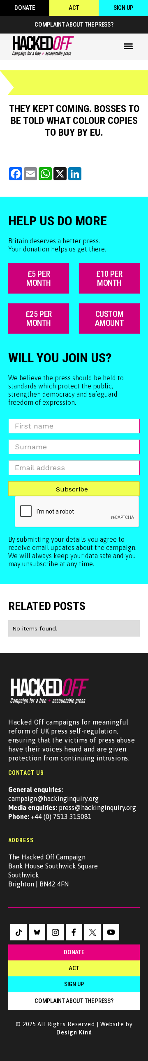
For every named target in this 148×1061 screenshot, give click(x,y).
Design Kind (74, 1032)
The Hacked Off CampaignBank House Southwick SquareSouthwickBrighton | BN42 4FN (53, 870)
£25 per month (38, 318)
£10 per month (109, 278)
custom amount (109, 318)
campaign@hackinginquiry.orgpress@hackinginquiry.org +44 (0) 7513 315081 (72, 803)
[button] (128, 46)
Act (74, 7)
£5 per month (38, 278)
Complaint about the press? (74, 24)
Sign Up (123, 7)
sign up (74, 984)
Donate (24, 7)
